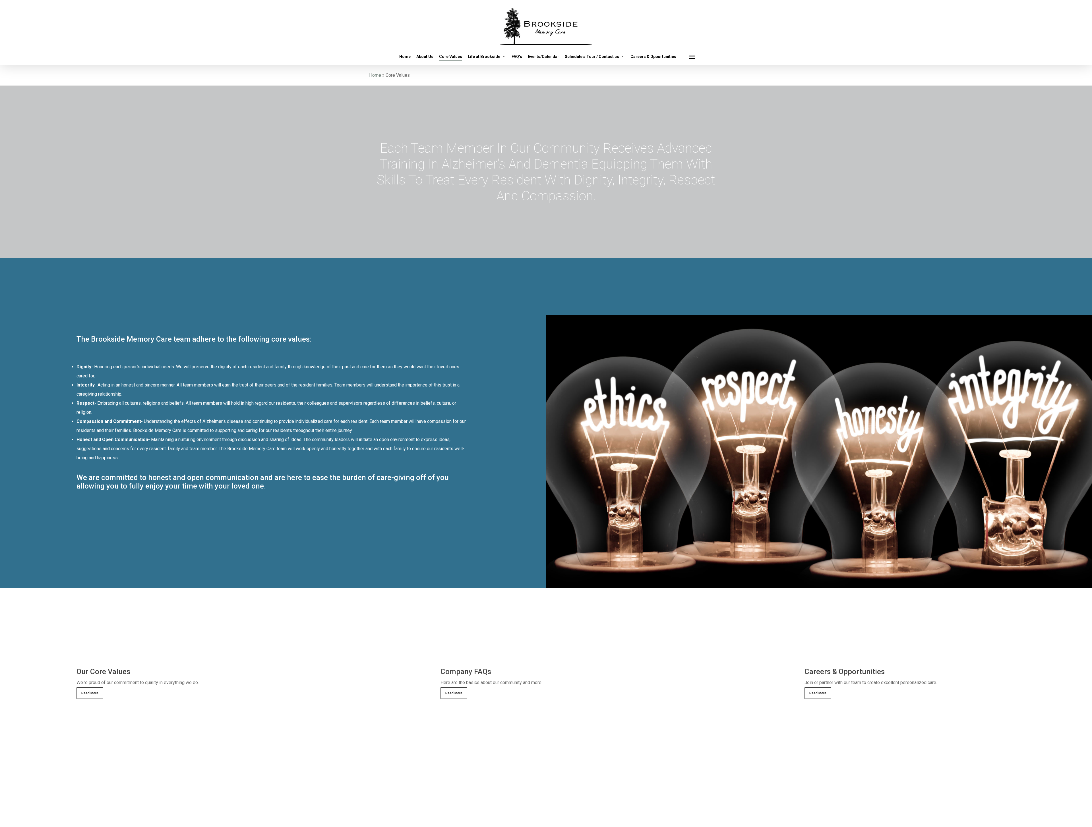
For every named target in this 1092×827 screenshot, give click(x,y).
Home (375, 75)
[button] (692, 56)
